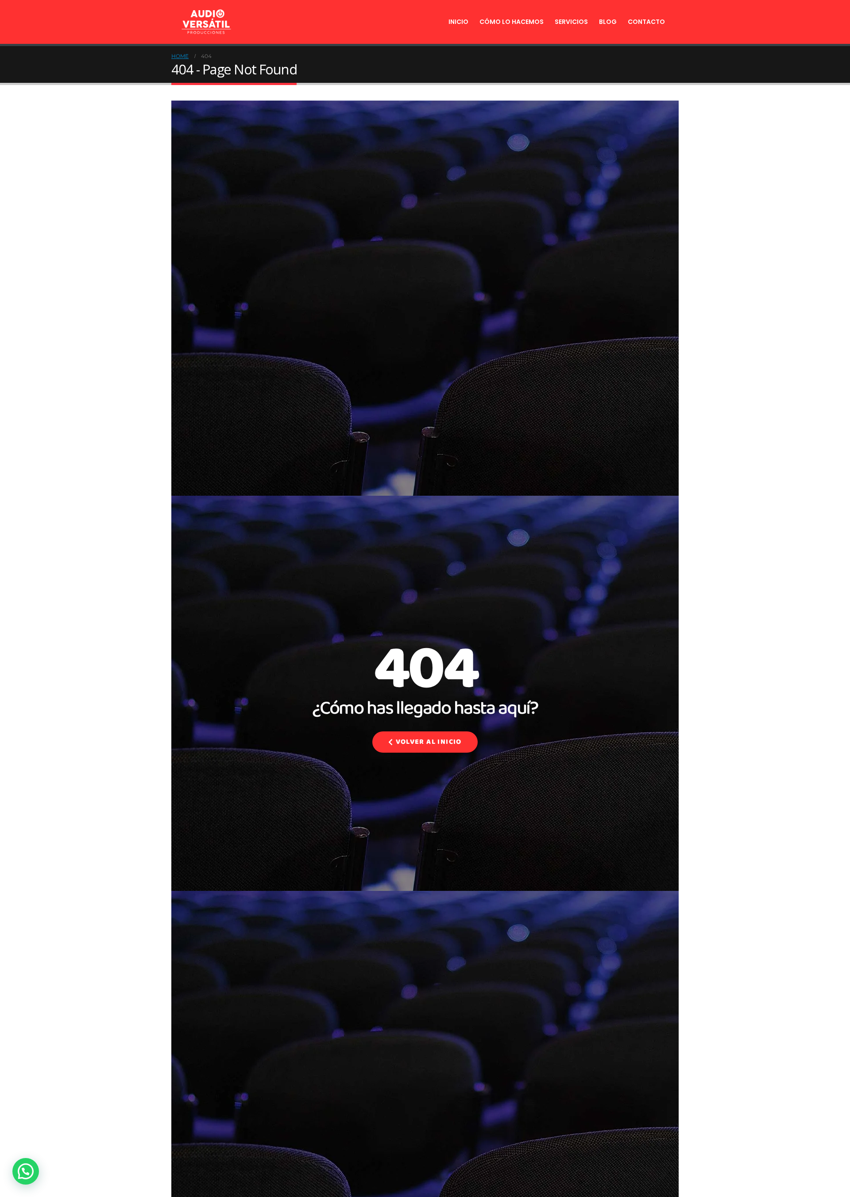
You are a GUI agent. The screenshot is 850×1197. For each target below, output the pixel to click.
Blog (608, 21)
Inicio (458, 21)
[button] (25, 1171)
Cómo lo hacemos (511, 21)
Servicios (571, 21)
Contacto (646, 21)
